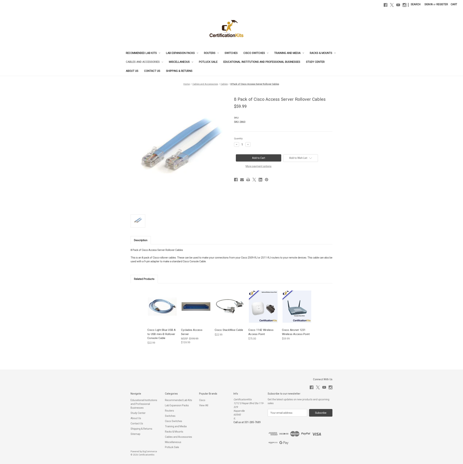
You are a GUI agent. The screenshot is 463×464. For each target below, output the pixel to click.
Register (442, 4)
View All (203, 405)
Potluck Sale (208, 61)
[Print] (248, 179)
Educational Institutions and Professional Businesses (261, 61)
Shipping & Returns (179, 71)
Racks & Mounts (321, 53)
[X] (392, 5)
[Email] (242, 179)
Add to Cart (162, 309)
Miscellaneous (179, 61)
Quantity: (238, 138)
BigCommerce (150, 451)
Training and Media (287, 53)
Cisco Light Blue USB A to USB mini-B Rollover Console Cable (161, 334)
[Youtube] (398, 5)
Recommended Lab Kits (141, 53)
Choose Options (263, 309)
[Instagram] (404, 5)
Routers (209, 53)
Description (140, 240)
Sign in (428, 4)
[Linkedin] (260, 179)
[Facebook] (385, 5)
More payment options (258, 166)
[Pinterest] (266, 179)
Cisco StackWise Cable (229, 330)
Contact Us (152, 71)
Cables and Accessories (143, 61)
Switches (231, 53)
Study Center (315, 61)
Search (415, 4)
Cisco (202, 400)
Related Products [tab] (144, 279)
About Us (132, 71)
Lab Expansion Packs (180, 53)
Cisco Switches (254, 53)
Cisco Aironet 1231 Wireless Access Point (296, 332)
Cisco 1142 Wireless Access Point (260, 332)
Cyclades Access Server (191, 332)
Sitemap (135, 434)
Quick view (162, 303)
